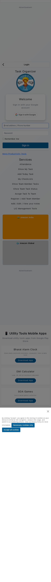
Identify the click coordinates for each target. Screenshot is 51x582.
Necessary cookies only (23, 425)
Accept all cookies (11, 430)
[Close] (48, 411)
